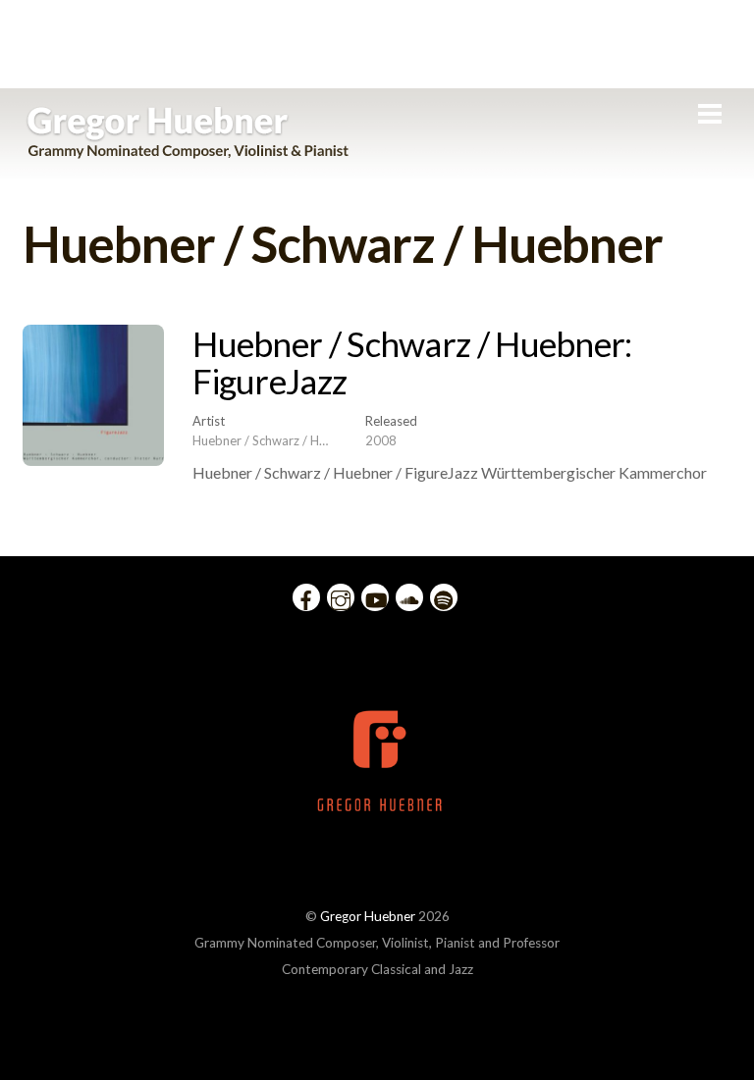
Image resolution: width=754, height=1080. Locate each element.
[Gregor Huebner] (188, 149)
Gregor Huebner (367, 916)
